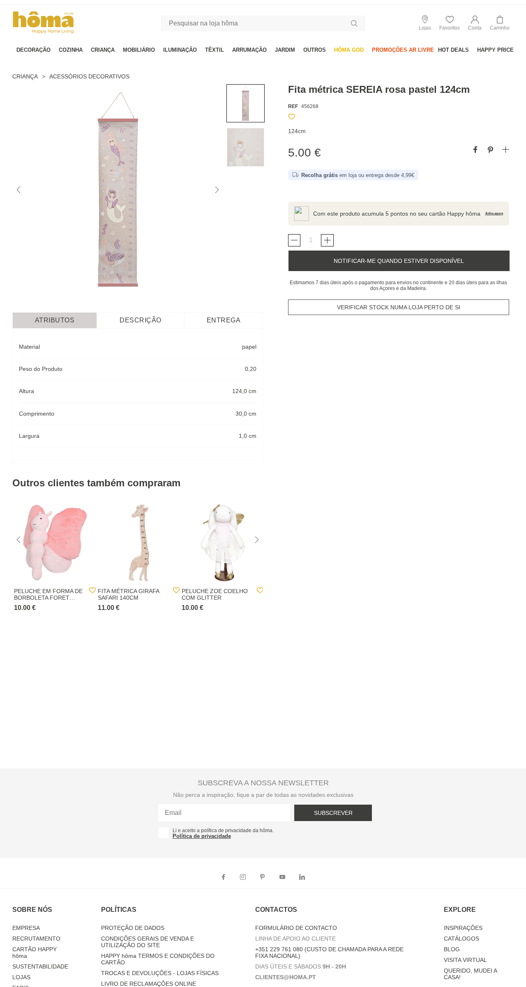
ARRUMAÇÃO (249, 50)
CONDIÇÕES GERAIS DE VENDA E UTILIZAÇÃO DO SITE (147, 941)
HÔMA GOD (349, 50)
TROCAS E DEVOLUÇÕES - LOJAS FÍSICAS (160, 973)
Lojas (21, 977)
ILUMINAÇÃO (180, 50)
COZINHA (71, 50)
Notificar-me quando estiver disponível (399, 261)
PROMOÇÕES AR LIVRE (403, 50)
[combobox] (263, 23)
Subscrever (333, 813)
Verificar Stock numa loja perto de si (398, 307)
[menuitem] (33, 50)
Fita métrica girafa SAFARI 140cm (128, 594)
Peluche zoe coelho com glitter (215, 594)
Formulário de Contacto (296, 928)
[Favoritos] (291, 118)
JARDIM (285, 50)
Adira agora (494, 213)
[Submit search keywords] (354, 23)
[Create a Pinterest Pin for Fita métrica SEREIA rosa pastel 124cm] (490, 150)
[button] (475, 23)
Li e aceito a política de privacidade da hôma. (223, 830)
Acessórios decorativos (89, 76)
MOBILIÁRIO (139, 50)
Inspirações (463, 928)
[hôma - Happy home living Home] (43, 32)
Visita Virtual (465, 960)
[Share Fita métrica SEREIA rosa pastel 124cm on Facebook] (475, 150)
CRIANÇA (103, 50)
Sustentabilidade (40, 966)
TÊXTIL (214, 50)
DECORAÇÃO (33, 50)
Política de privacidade (202, 836)
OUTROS (314, 50)
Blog (452, 949)
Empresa (26, 928)
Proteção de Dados (132, 928)
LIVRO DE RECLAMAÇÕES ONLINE (148, 983)
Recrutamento (36, 938)
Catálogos (461, 938)
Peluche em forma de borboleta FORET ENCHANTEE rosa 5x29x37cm (48, 594)
